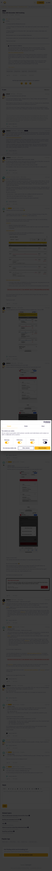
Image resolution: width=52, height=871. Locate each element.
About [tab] (43, 426)
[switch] (20, 443)
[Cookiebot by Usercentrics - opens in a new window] (44, 422)
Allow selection (26, 448)
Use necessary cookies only (9, 448)
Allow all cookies (42, 448)
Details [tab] (26, 426)
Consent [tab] (9, 426)
